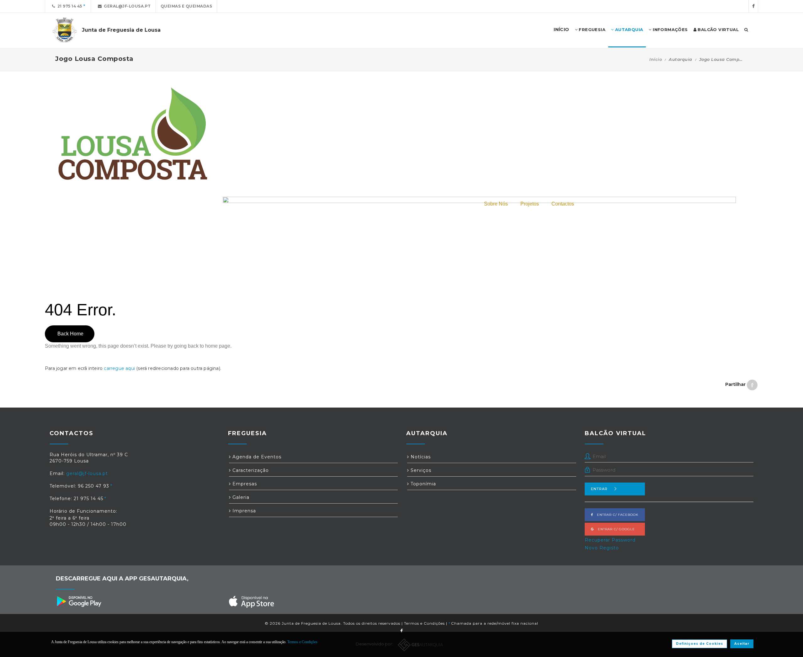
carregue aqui (119, 368)
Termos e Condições (424, 623)
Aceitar (741, 644)
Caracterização (250, 470)
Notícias (420, 457)
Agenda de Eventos (256, 457)
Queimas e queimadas (186, 6)
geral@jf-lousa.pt (126, 6)
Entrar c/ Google (614, 529)
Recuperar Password (610, 540)
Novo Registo (602, 548)
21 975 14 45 (68, 6)
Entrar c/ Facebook (615, 515)
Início (655, 59)
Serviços (420, 470)
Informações (669, 29)
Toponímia (422, 484)
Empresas (244, 484)
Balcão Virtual (717, 29)
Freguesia (591, 29)
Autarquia (628, 29)
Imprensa (243, 511)
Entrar (599, 489)
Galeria (240, 497)
